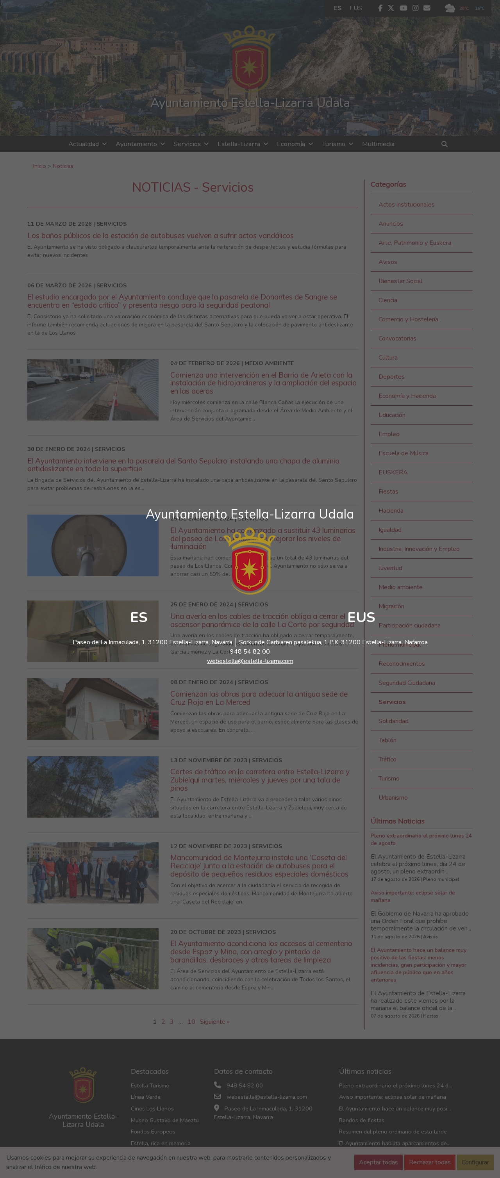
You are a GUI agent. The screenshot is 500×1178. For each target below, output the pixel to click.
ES (139, 617)
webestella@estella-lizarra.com (250, 661)
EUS (361, 617)
